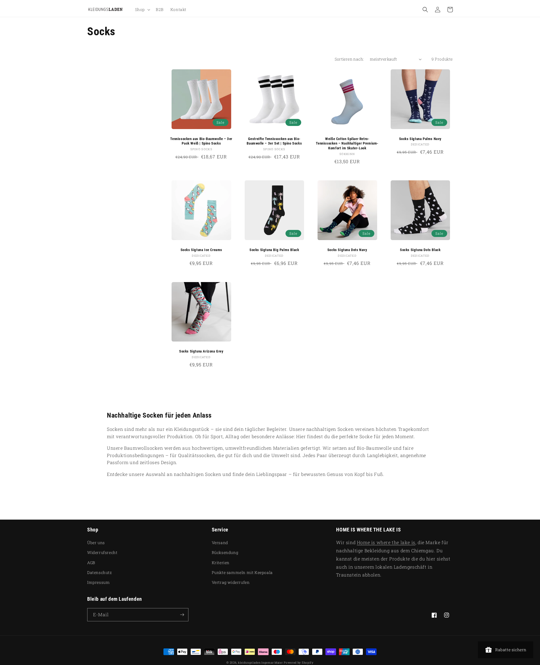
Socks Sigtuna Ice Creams (201, 250)
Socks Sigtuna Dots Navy (347, 250)
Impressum (98, 582)
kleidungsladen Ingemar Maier (260, 662)
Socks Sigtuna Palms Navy (420, 139)
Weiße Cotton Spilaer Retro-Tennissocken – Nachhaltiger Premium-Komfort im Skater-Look (347, 143)
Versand (220, 542)
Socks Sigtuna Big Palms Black (274, 250)
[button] (142, 9)
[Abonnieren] (182, 614)
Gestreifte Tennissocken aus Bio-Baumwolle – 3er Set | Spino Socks (274, 141)
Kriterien (221, 562)
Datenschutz (99, 572)
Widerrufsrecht (102, 552)
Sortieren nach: (349, 59)
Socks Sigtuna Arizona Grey (201, 351)
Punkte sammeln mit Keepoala (242, 572)
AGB (91, 562)
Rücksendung (225, 552)
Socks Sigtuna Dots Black (420, 250)
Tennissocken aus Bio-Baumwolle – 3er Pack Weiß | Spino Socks (201, 141)
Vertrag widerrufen (231, 582)
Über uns (96, 542)
